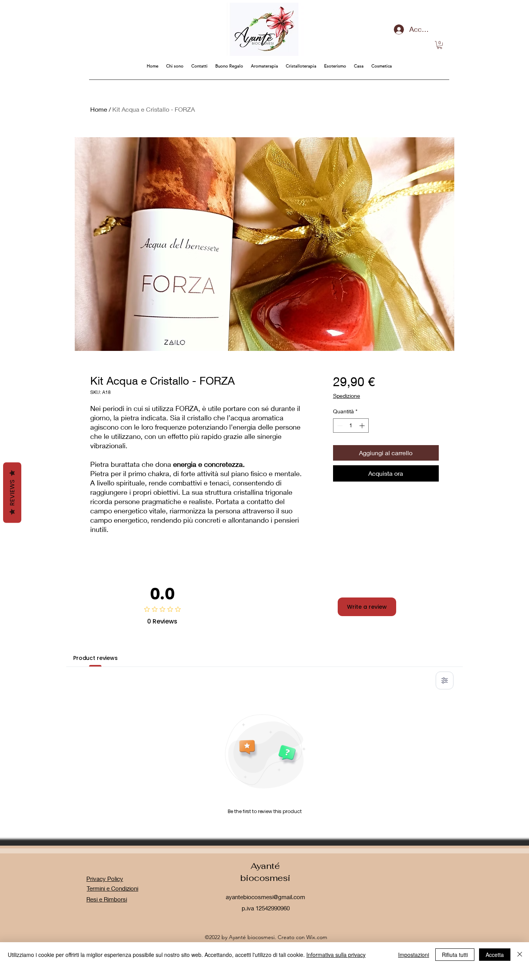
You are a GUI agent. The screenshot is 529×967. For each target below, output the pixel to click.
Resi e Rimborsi (106, 899)
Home (98, 109)
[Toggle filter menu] (444, 680)
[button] (439, 45)
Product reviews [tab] (95, 658)
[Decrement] (339, 425)
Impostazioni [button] (413, 954)
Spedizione (346, 395)
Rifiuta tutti (455, 954)
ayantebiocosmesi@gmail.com (265, 896)
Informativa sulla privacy (336, 954)
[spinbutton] (351, 425)
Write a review (367, 607)
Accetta (495, 954)
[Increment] (363, 425)
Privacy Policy (104, 878)
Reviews (12, 493)
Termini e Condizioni (112, 888)
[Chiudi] (519, 954)
